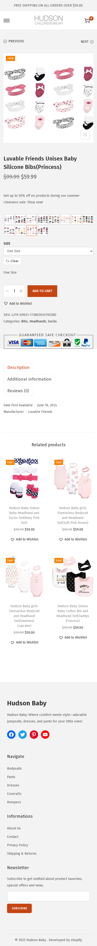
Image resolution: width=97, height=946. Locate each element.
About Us (14, 828)
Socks (52, 321)
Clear (15, 261)
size (7, 244)
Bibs (24, 321)
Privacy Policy (17, 845)
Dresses (13, 785)
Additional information (29, 379)
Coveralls (14, 794)
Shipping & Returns (21, 854)
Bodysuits (14, 769)
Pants (11, 777)
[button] (18, 303)
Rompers (14, 802)
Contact (12, 837)
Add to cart (42, 291)
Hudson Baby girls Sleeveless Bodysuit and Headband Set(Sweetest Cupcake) (24, 616)
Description (18, 367)
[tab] (48, 367)
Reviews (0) (18, 390)
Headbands (37, 321)
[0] (87, 20)
